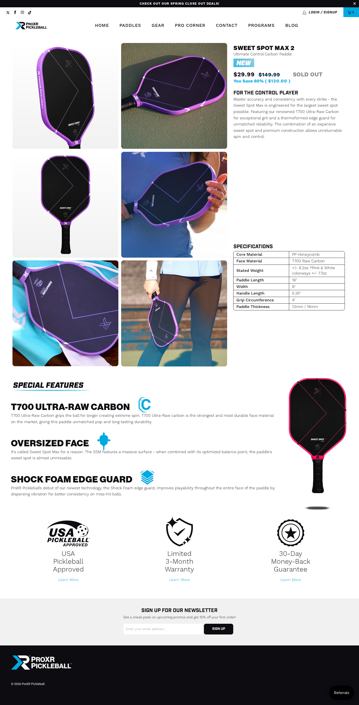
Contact (227, 25)
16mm (279, 157)
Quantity (245, 196)
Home (102, 25)
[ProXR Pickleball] (31, 25)
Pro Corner (190, 25)
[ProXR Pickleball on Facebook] (15, 12)
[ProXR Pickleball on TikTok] (30, 12)
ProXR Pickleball (33, 684)
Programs (261, 25)
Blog (291, 25)
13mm (248, 157)
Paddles (130, 25)
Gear (158, 25)
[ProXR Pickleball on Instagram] (22, 12)
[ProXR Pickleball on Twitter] (8, 12)
